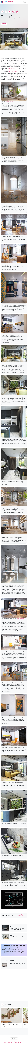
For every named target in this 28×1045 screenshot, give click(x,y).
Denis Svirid (8, 362)
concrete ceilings (12, 71)
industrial (11, 68)
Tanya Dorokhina (10, 101)
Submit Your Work (19, 1042)
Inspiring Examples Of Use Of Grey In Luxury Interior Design (17, 964)
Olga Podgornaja (20, 618)
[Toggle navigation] (25, 2)
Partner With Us (8, 1042)
